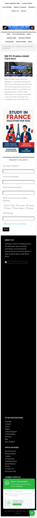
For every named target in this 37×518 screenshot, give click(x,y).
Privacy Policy (22, 494)
